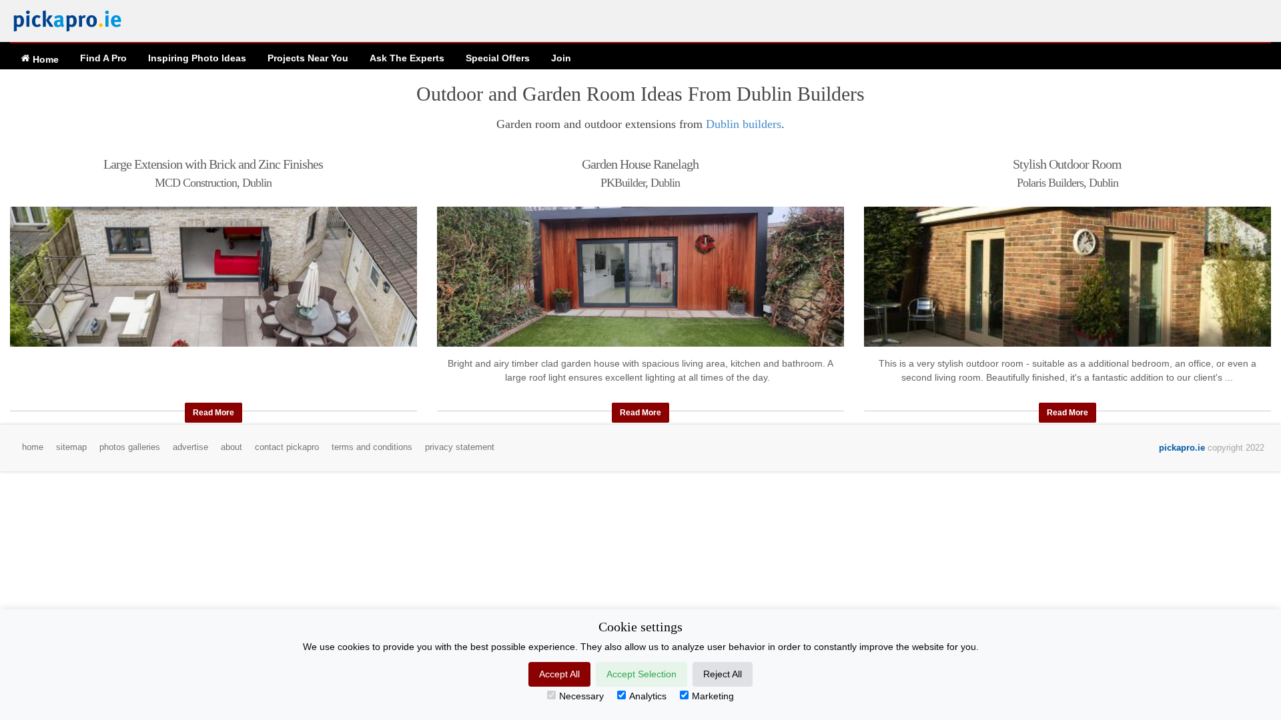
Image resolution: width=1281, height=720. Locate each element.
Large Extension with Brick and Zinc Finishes (213, 164)
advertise (190, 447)
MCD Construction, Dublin (213, 183)
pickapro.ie (1182, 448)
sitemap (71, 447)
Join (561, 58)
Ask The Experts (407, 58)
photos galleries (129, 447)
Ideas (197, 58)
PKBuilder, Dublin (640, 183)
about (231, 447)
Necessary (581, 696)
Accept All (559, 674)
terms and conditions (372, 447)
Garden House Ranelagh (640, 164)
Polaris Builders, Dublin (1067, 183)
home (32, 447)
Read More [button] (213, 412)
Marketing (713, 696)
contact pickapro (287, 447)
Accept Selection (641, 674)
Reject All (722, 674)
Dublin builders (743, 124)
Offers (498, 58)
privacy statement (459, 447)
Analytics (648, 696)
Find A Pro (103, 58)
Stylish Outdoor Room (1067, 164)
